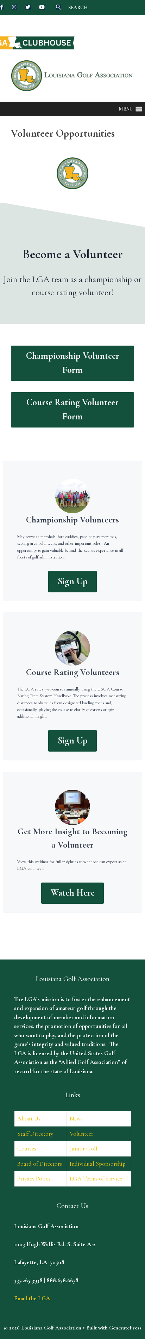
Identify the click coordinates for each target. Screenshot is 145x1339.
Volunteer (81, 1133)
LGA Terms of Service (96, 1178)
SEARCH (78, 8)
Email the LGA (32, 1298)
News (76, 1118)
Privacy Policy (34, 1178)
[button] (126, 109)
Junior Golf (83, 1148)
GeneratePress (125, 1328)
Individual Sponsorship (98, 1163)
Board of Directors (39, 1163)
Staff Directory (35, 1133)
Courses (26, 1148)
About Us (28, 1118)
